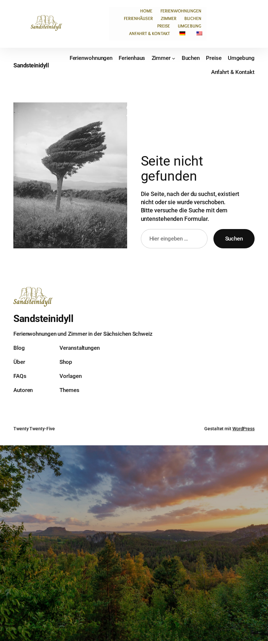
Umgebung (189, 26)
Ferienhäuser (138, 18)
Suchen (234, 238)
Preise (163, 26)
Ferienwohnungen (181, 11)
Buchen (192, 18)
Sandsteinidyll (31, 65)
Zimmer (169, 18)
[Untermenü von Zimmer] (173, 58)
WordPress (243, 428)
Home (146, 11)
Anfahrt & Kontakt (149, 33)
